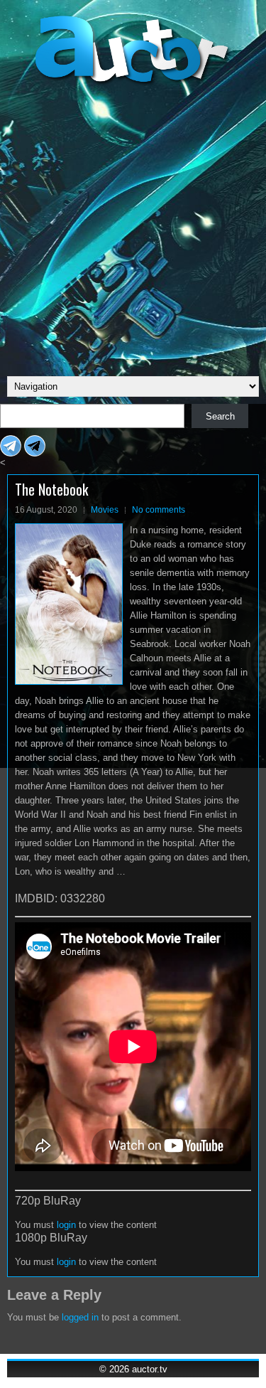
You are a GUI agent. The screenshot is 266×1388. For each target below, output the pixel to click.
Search (220, 416)
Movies (104, 510)
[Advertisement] (133, 228)
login (66, 1224)
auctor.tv (149, 1369)
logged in (80, 1317)
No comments (158, 510)
